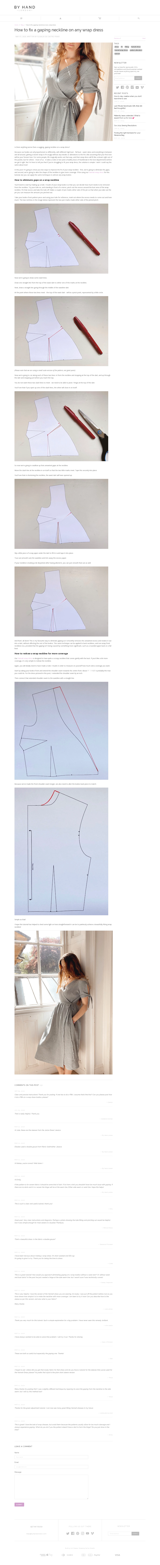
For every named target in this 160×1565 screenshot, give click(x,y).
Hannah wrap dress (96, 172)
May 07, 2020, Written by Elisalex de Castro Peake (37, 36)
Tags (116, 44)
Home (16, 25)
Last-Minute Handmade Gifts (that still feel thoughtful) (128, 107)
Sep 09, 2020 (20, 1091)
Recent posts (121, 93)
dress (117, 47)
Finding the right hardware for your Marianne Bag (127, 134)
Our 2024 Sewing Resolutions (125, 125)
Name (17, 1453)
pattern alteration (136, 50)
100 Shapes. (74, 1548)
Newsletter (120, 63)
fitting (127, 47)
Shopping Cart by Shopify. (87, 1548)
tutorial (117, 54)
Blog (22, 25)
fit (121, 47)
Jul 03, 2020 (20, 1110)
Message (18, 1472)
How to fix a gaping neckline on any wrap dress (59, 30)
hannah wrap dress (121, 50)
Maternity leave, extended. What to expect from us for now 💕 (127, 117)
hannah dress (135, 47)
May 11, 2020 (20, 1127)
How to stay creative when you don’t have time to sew (127, 97)
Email (17, 1462)
